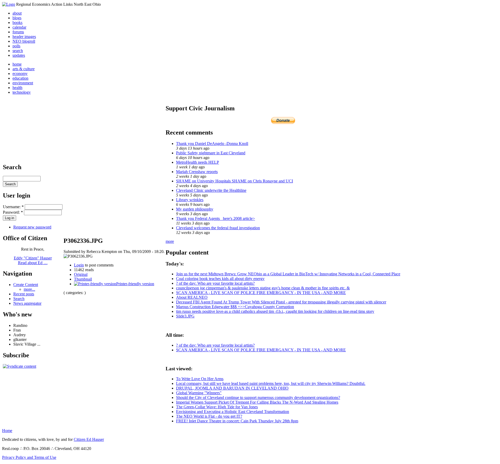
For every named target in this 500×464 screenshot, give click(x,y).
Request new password (32, 227)
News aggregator (27, 303)
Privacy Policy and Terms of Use (29, 457)
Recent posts (23, 294)
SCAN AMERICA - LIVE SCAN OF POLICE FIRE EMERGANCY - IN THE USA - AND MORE (261, 292)
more (170, 241)
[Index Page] (8, 4)
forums (18, 32)
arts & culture (23, 69)
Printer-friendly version (135, 284)
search (17, 50)
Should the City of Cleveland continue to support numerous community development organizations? (258, 397)
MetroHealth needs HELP (197, 162)
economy (20, 73)
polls (16, 46)
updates (18, 55)
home (17, 64)
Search (18, 298)
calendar (19, 27)
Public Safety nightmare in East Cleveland (210, 153)
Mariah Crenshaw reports (197, 171)
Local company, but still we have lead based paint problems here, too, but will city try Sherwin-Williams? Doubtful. (270, 383)
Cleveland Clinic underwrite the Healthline (211, 190)
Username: (13, 207)
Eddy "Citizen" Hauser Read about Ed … (33, 260)
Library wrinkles (189, 200)
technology (21, 92)
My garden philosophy (194, 209)
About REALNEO (192, 297)
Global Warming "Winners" (199, 393)
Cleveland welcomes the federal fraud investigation (218, 228)
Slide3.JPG (185, 316)
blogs (16, 18)
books (17, 22)
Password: (13, 212)
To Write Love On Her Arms (199, 379)
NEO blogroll (23, 41)
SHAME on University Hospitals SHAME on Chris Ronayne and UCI (234, 181)
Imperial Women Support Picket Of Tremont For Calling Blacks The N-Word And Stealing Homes (257, 402)
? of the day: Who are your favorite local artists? (215, 283)
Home (7, 430)
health (17, 87)
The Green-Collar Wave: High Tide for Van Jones (217, 407)
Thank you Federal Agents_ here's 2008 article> (215, 218)
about (17, 13)
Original (81, 274)
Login (79, 265)
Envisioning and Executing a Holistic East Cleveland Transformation (232, 411)
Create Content (25, 284)
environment (22, 83)
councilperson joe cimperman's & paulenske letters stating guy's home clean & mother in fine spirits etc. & (263, 288)
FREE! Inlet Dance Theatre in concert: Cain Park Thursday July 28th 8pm (237, 421)
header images (24, 36)
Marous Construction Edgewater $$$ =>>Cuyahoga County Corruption (235, 306)
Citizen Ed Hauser (89, 439)
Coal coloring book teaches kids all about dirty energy (220, 278)
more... (29, 289)
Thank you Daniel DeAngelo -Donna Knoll (212, 143)
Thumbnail (83, 279)
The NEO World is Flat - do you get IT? (209, 416)
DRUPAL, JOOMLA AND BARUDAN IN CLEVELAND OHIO (232, 388)
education (20, 78)
